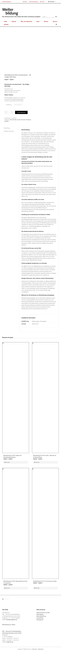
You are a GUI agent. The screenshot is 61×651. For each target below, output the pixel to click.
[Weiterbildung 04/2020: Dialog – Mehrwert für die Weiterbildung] (45, 397)
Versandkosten (40, 618)
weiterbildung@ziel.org (6, 1)
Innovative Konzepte (21, 119)
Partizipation (28, 119)
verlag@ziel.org (9, 642)
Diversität (14, 119)
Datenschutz (40, 649)
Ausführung (8, 104)
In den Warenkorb (21, 112)
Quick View (7, 462)
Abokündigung (39, 614)
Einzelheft (6, 121)
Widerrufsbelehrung (41, 616)
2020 (11, 119)
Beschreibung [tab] (7, 128)
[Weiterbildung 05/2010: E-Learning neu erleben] (45, 523)
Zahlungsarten (39, 619)
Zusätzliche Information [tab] (9, 131)
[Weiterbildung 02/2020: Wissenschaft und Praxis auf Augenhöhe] (15, 523)
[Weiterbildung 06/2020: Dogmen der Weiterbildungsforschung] (15, 397)
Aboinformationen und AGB (43, 612)
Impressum (34, 649)
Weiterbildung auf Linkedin (8, 624)
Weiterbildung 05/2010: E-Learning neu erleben (45, 581)
